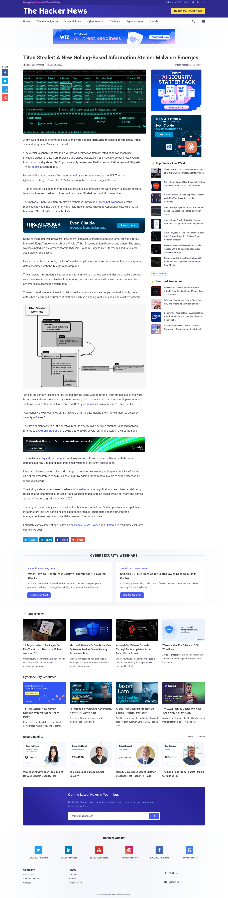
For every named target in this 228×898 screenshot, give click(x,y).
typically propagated (54, 458)
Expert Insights (135, 21)
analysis (51, 507)
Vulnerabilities (72, 21)
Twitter (95, 525)
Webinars (114, 21)
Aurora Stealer (48, 430)
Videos (190, 736)
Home (26, 21)
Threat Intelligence (47, 21)
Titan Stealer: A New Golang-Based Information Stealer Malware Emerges (110, 57)
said (34, 166)
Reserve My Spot (39, 595)
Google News (82, 525)
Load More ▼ (159, 273)
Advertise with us (31, 878)
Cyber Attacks (95, 21)
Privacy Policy (75, 882)
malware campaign (89, 489)
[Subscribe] (154, 816)
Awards (154, 21)
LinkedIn (111, 525)
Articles (201, 736)
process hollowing (107, 202)
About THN (28, 874)
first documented (67, 175)
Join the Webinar (132, 595)
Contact (27, 882)
